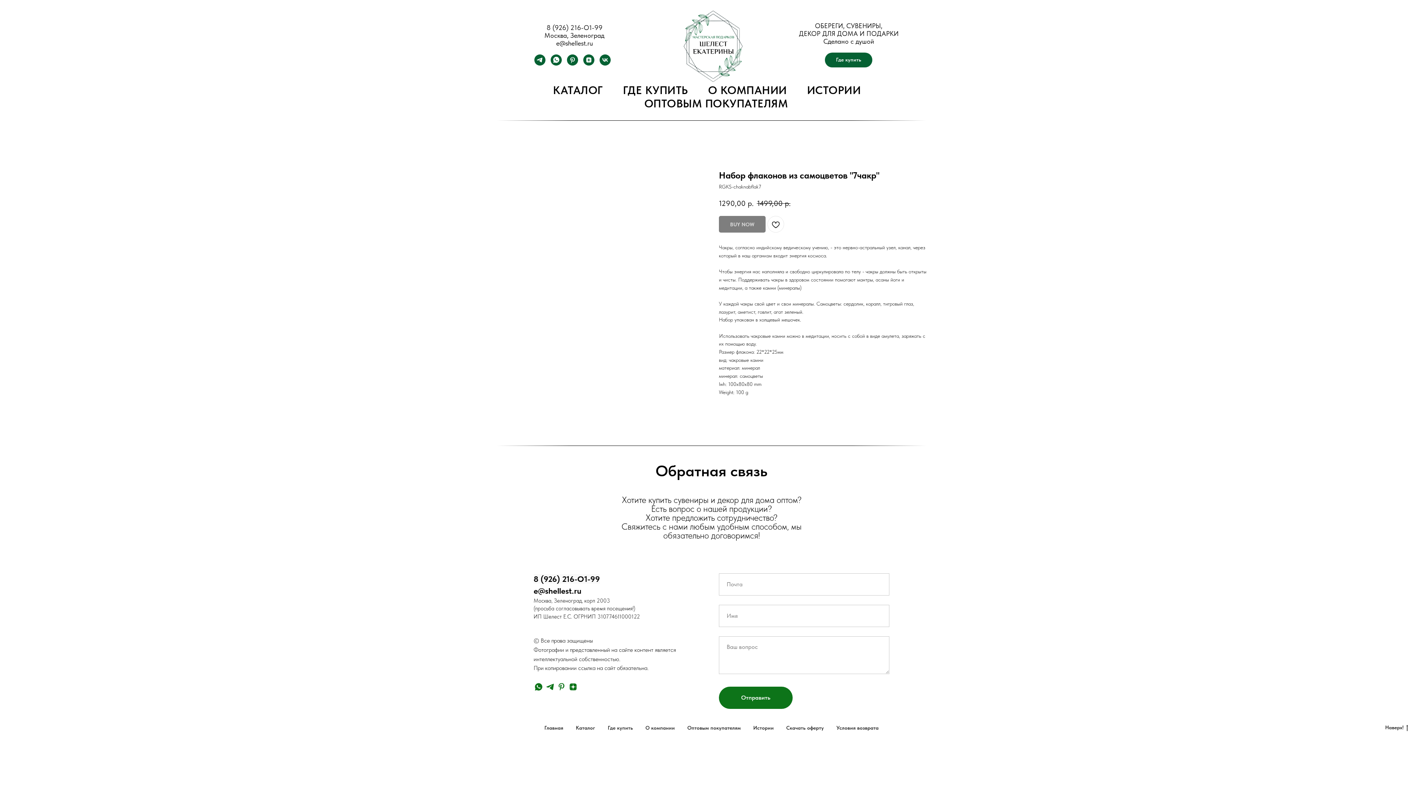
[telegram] (539, 63)
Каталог (578, 90)
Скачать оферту (805, 728)
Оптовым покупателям (716, 103)
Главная (553, 728)
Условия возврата (857, 728)
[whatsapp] (556, 63)
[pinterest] (572, 63)
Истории (834, 90)
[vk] (605, 63)
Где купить (655, 90)
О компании (747, 90)
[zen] (588, 63)
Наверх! (1394, 727)
